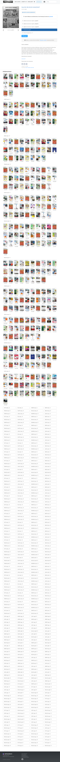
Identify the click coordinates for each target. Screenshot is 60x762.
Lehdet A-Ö (24, 1)
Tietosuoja (24, 754)
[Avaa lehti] (5, 76)
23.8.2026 (51, 16)
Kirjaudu (39, 1)
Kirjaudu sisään (43, 40)
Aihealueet (30, 1)
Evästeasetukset (25, 757)
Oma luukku (18, 1)
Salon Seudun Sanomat (29, 67)
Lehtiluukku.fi (8, 753)
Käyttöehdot (24, 753)
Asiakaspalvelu (6, 755)
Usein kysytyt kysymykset (8, 756)
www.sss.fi (23, 58)
